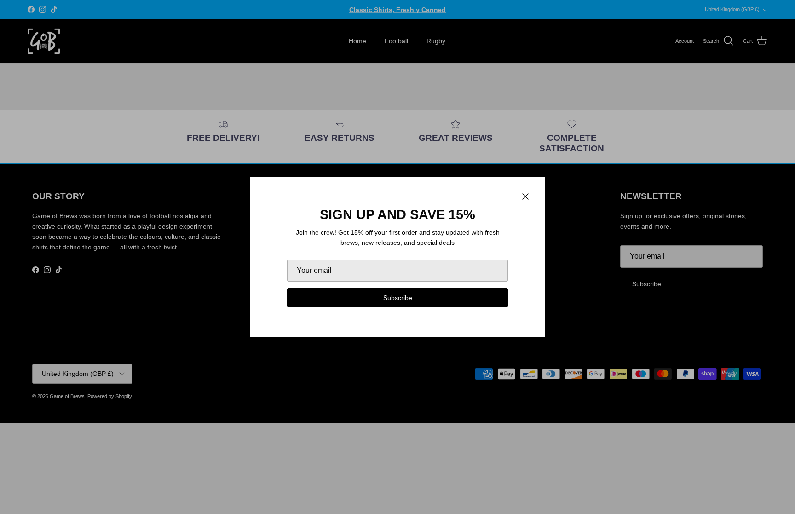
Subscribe (397, 297)
